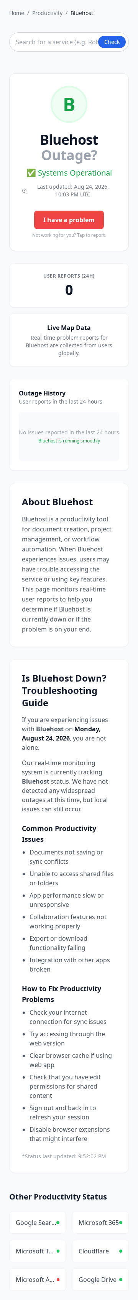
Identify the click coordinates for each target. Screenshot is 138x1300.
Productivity (47, 13)
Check (112, 41)
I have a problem (69, 220)
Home (16, 13)
